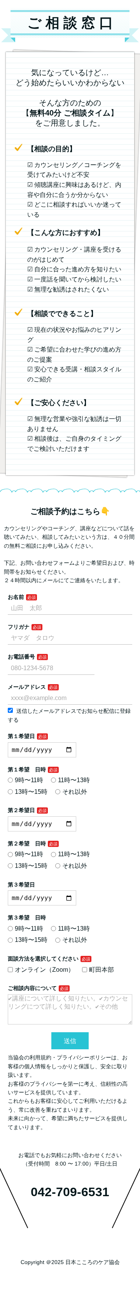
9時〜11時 (29, 780)
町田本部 (101, 969)
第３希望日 (21, 884)
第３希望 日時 (27, 917)
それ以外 (74, 791)
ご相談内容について (32, 988)
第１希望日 (21, 736)
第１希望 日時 (27, 769)
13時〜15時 (31, 791)
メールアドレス (27, 687)
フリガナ (19, 627)
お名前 (16, 597)
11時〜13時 (74, 780)
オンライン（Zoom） (44, 969)
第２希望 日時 (27, 843)
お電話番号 (21, 657)
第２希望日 (21, 810)
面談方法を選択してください (43, 958)
